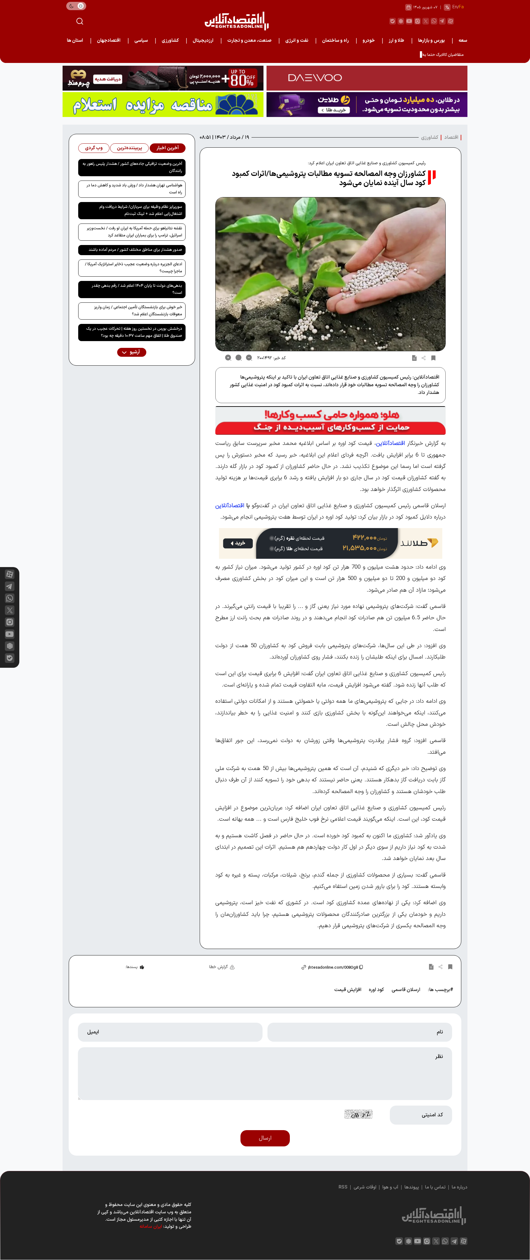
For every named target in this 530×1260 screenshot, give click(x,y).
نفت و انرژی (296, 40)
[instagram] (417, 21)
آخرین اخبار (167, 148)
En (454, 7)
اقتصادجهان (109, 40)
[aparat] (450, 21)
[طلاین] (367, 104)
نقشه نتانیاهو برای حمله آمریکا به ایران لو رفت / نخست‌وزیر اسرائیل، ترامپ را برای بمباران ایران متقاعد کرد (134, 232)
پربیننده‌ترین (129, 148)
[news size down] (249, 357)
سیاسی (141, 40)
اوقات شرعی (365, 1187)
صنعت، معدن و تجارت (249, 40)
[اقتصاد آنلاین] (236, 21)
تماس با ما (435, 1187)
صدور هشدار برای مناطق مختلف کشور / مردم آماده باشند (135, 250)
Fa (461, 7)
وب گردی (94, 148)
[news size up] (228, 357)
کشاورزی (170, 40)
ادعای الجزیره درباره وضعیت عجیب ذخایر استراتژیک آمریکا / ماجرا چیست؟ (133, 267)
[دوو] (367, 78)
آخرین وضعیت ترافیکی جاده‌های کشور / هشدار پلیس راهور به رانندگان (132, 167)
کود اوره (376, 989)
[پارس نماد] (163, 104)
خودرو (369, 40)
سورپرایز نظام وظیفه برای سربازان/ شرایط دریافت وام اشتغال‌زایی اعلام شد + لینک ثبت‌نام (140, 210)
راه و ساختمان (335, 40)
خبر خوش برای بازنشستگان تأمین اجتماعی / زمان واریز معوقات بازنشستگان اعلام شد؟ (138, 310)
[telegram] (442, 21)
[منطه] (163, 78)
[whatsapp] (434, 21)
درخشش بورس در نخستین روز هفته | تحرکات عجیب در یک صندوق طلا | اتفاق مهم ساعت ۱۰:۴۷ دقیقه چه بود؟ (134, 332)
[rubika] (401, 21)
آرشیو (134, 352)
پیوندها (412, 1187)
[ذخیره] (433, 357)
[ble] (392, 21)
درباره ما (459, 1187)
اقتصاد (451, 137)
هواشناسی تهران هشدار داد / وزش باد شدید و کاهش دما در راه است (134, 189)
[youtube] (409, 21)
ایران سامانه (151, 1226)
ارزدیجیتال (203, 40)
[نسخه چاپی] (414, 357)
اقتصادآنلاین (390, 443)
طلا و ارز (396, 40)
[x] (9, 610)
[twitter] (425, 21)
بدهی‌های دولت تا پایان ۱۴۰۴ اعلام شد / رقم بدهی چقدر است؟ (137, 289)
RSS (343, 1187)
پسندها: (131, 967)
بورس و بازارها (431, 40)
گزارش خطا (218, 967)
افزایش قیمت (347, 989)
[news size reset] (238, 357)
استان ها (75, 40)
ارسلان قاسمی (406, 989)
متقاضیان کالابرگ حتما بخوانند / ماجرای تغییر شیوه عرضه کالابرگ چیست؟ (404, 55)
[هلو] (330, 420)
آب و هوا (390, 1187)
